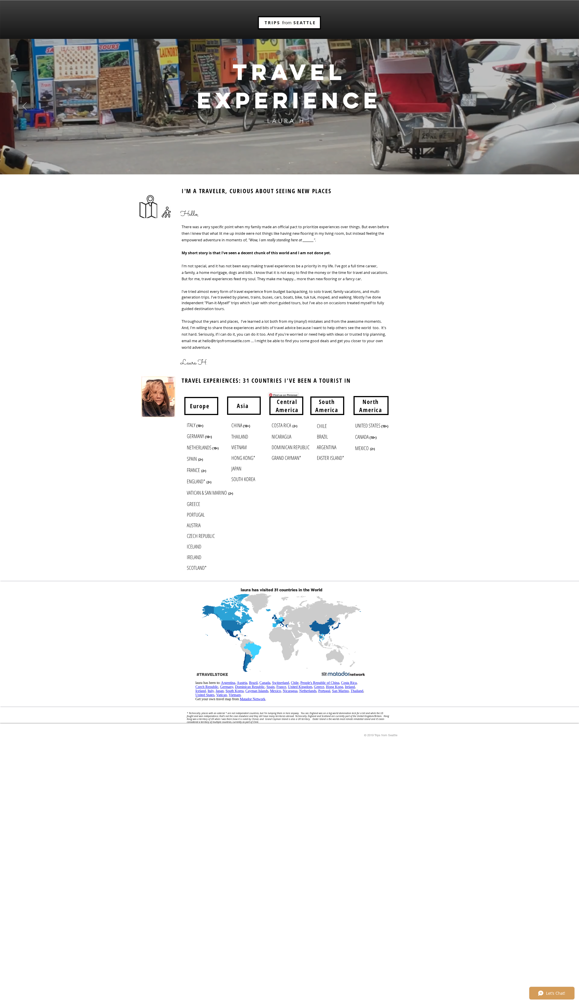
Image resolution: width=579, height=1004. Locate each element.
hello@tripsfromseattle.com (226, 340)
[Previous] (25, 106)
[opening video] (289, 163)
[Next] (554, 106)
